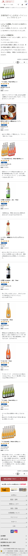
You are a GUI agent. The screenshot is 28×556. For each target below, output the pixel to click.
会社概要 (3, 535)
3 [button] (19, 62)
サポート (14, 521)
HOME (2, 7)
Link (14, 526)
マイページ (14, 517)
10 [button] (24, 62)
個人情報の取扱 (5, 545)
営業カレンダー (14, 504)
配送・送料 (14, 499)
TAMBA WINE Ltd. (11, 548)
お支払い (14, 495)
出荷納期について (14, 513)
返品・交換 (14, 508)
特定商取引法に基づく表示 (8, 542)
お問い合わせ (4, 539)
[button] (13, 62)
